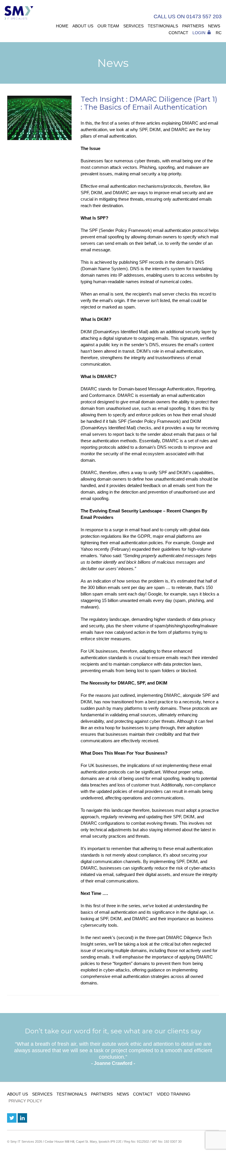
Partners (193, 26)
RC (219, 32)
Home (62, 26)
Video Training (173, 1094)
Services (133, 26)
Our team (108, 26)
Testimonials (163, 26)
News (214, 26)
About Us (82, 26)
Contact (178, 32)
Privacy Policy (25, 1100)
